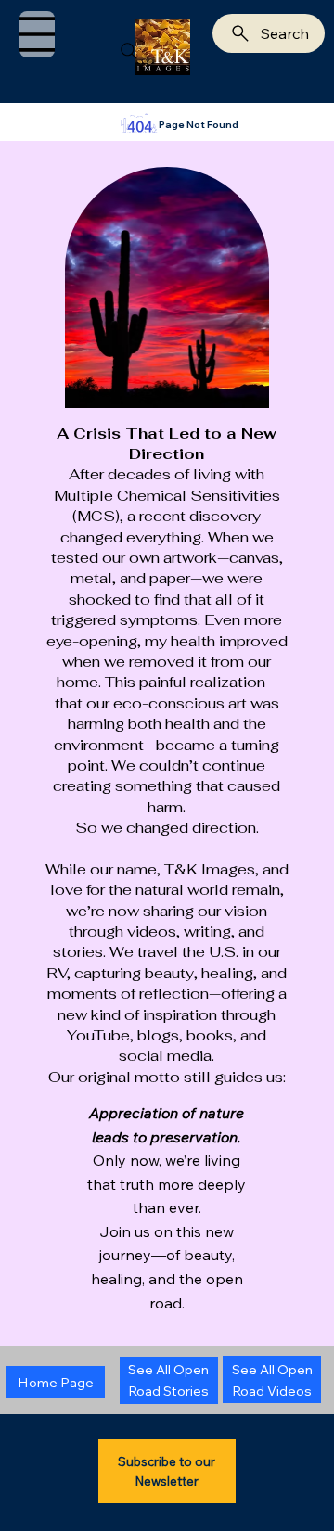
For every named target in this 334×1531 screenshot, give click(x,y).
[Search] (128, 51)
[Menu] (37, 34)
